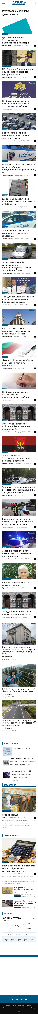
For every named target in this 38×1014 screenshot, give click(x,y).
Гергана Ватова (6, 588)
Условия (5, 1008)
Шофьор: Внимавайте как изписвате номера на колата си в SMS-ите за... (18, 201)
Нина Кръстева (6, 45)
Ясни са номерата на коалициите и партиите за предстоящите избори (16, 331)
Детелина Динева (7, 368)
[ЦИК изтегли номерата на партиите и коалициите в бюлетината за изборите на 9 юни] (19, 89)
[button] (3, 3)
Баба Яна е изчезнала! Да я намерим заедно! (16, 583)
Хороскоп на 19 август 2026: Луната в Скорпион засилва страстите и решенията (21, 774)
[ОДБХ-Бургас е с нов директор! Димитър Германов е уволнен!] (19, 675)
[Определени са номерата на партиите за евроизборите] (19, 600)
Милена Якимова (7, 617)
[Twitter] (21, 999)
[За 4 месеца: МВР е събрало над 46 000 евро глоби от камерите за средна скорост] (19, 709)
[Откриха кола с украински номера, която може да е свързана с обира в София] (19, 219)
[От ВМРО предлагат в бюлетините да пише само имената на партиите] (19, 444)
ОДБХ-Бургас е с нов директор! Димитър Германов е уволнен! (18, 690)
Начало (8, 1005)
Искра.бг (4, 817)
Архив (19, 1008)
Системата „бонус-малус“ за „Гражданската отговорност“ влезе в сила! (25, 903)
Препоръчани (6, 65)
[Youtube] (26, 999)
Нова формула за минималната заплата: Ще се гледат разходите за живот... (18, 868)
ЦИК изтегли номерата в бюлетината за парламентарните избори (15, 40)
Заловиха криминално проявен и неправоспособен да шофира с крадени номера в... (18, 490)
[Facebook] (12, 999)
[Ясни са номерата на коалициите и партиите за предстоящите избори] (19, 317)
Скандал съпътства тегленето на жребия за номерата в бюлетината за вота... (18, 299)
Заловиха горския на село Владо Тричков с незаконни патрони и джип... (17, 553)
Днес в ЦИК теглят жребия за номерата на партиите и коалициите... (17, 363)
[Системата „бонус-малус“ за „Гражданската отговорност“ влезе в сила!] (7, 903)
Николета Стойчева (7, 175)
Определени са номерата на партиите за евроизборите (16, 613)
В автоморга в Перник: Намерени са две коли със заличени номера (16, 135)
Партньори (21, 1005)
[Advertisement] (19, 976)
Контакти (26, 1008)
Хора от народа (10, 815)
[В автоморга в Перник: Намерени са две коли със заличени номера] (19, 121)
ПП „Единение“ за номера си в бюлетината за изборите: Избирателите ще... (17, 72)
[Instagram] (16, 999)
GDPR (29, 1005)
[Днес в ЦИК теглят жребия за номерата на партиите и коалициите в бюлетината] (19, 349)
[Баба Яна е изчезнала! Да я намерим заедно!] (19, 571)
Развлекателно (7, 811)
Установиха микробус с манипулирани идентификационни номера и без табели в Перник (17, 266)
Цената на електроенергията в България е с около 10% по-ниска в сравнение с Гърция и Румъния (23, 761)
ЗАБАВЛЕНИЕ (10, 785)
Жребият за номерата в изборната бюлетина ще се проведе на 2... (16, 426)
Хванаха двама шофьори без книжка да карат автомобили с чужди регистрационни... (18, 522)
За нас (14, 1005)
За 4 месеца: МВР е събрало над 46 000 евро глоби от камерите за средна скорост (19, 723)
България (5, 34)
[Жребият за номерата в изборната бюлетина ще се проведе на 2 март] (19, 412)
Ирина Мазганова (7, 77)
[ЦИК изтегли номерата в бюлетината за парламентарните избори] (19, 26)
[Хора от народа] (19, 800)
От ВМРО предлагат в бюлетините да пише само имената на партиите (16, 458)
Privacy (33, 1008)
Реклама (12, 1008)
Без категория (6, 483)
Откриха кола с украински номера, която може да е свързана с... (16, 233)
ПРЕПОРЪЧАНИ (11, 835)
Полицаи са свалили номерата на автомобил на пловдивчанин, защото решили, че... (19, 168)
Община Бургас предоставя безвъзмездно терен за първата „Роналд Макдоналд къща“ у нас (18, 650)
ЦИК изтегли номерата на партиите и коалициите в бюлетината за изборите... (16, 103)
